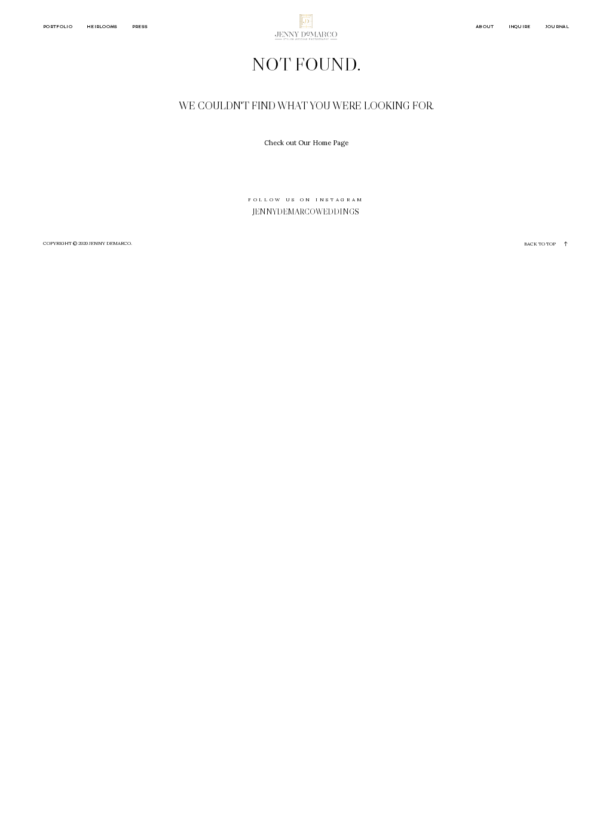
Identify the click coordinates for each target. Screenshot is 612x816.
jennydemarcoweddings (306, 211)
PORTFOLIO (57, 26)
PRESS (140, 26)
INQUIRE (520, 26)
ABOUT (485, 26)
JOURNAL (557, 26)
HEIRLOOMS (102, 26)
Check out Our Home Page (306, 143)
